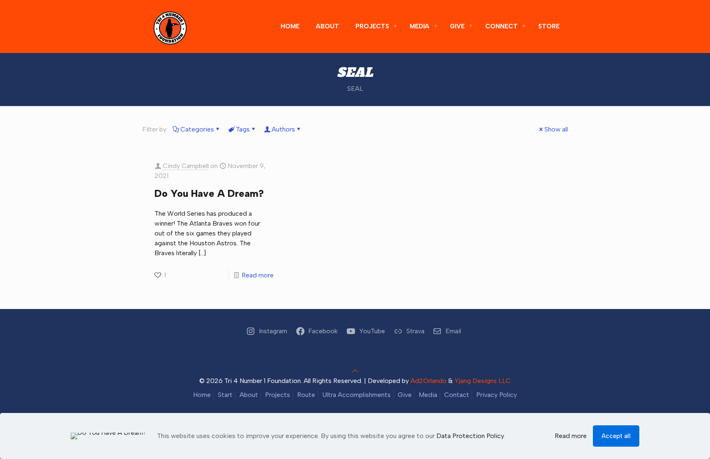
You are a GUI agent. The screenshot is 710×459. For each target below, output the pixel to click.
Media (428, 395)
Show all (556, 129)
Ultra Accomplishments (356, 395)
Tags (243, 129)
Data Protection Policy (470, 436)
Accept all (616, 436)
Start (225, 395)
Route (306, 395)
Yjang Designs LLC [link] (482, 381)
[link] (395, 26)
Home (202, 395)
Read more (258, 275)
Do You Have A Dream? (209, 193)
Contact (456, 395)
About (249, 395)
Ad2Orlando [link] (428, 381)
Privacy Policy (496, 395)
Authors (283, 129)
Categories (197, 129)
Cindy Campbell (186, 166)
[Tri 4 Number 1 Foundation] (170, 26)
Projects (277, 395)
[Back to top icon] (355, 371)
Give (405, 395)
